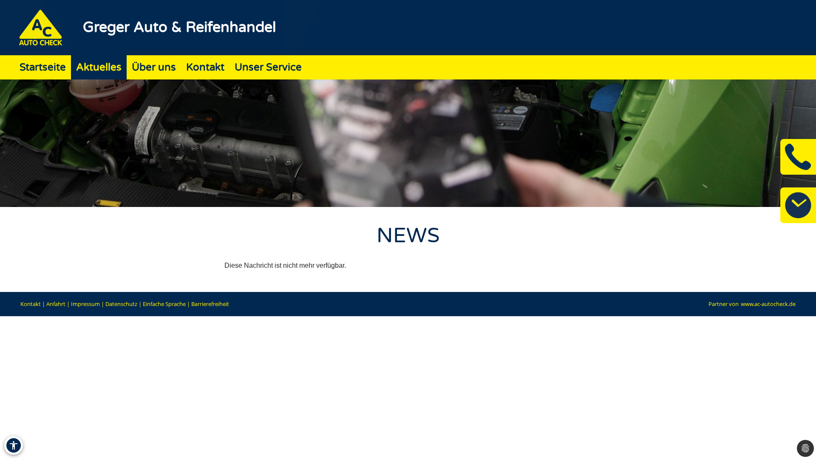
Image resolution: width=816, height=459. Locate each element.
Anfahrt (55, 304)
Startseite (43, 67)
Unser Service (268, 67)
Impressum (85, 304)
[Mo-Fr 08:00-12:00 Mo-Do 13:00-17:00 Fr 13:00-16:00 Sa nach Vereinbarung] (798, 205)
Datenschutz (121, 304)
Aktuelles (99, 67)
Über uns (154, 67)
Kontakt (205, 67)
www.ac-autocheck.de (768, 304)
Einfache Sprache (164, 304)
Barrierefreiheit (210, 304)
